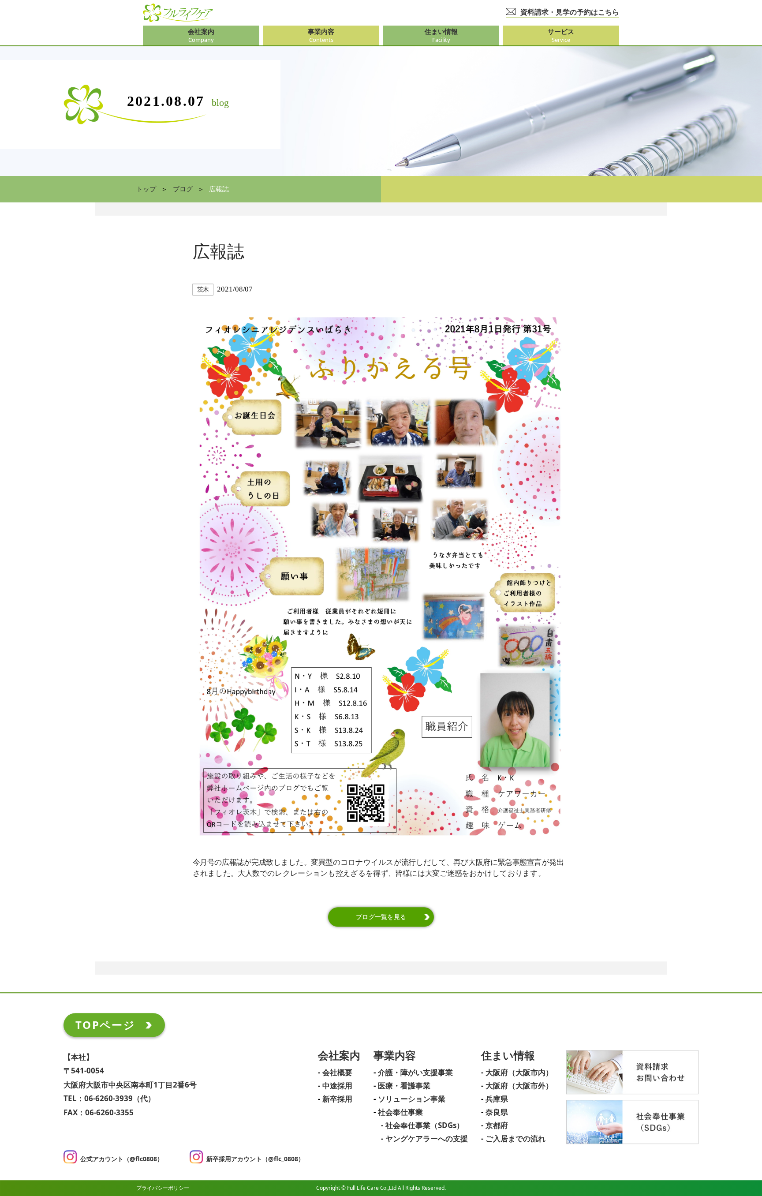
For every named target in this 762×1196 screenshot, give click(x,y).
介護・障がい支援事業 (415, 1073)
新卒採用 (337, 1099)
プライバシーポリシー (162, 1188)
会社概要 (337, 1073)
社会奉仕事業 (400, 1112)
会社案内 (339, 1056)
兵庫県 (497, 1099)
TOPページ (105, 1024)
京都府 (497, 1125)
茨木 (203, 289)
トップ (146, 189)
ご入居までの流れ (515, 1139)
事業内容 (395, 1056)
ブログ (183, 189)
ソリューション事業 (411, 1099)
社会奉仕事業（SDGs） (424, 1125)
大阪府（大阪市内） (519, 1073)
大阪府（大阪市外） (519, 1086)
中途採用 (337, 1086)
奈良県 (497, 1112)
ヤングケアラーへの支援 (426, 1139)
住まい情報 (508, 1056)
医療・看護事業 (404, 1086)
